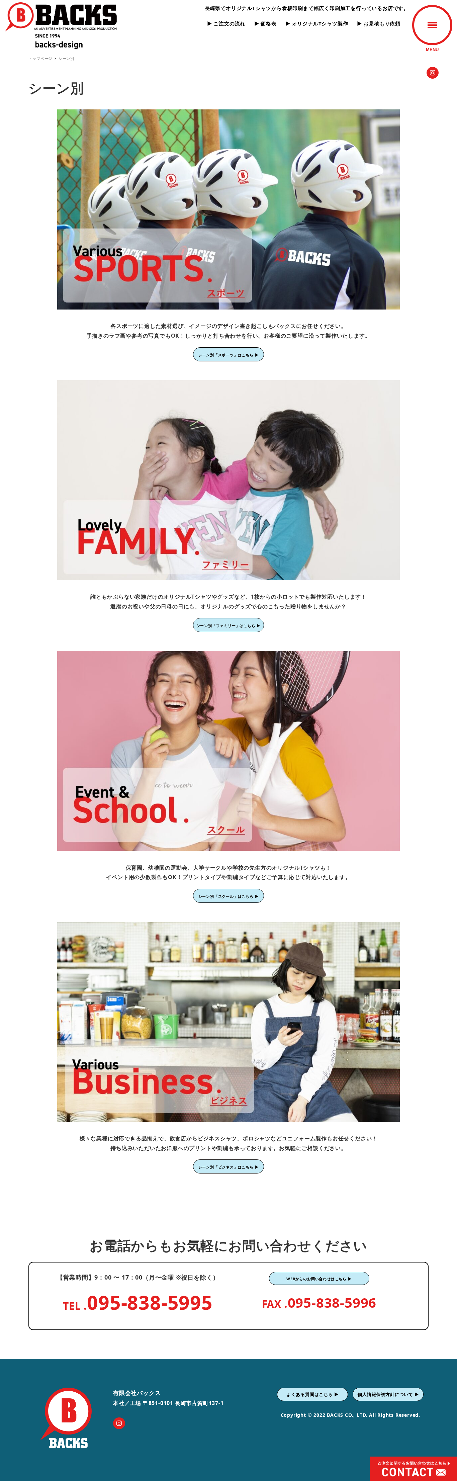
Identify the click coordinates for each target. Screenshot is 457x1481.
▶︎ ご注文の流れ (226, 23)
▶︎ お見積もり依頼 (378, 23)
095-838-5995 (150, 1302)
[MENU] (432, 25)
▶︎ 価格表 (265, 23)
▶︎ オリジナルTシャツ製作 (316, 23)
